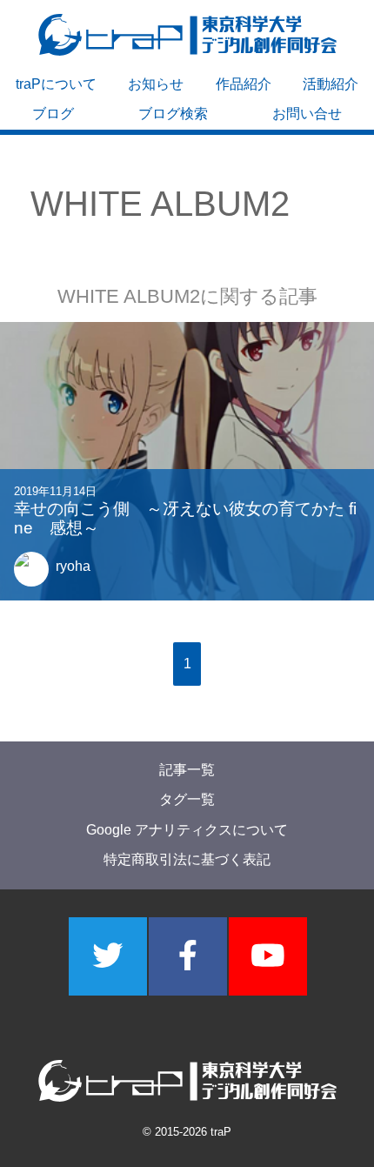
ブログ (53, 113)
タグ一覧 (187, 799)
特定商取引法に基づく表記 (187, 859)
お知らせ (156, 84)
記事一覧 (187, 769)
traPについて (56, 84)
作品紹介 (243, 84)
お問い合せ (307, 113)
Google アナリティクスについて (187, 829)
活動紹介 (330, 84)
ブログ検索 (173, 113)
